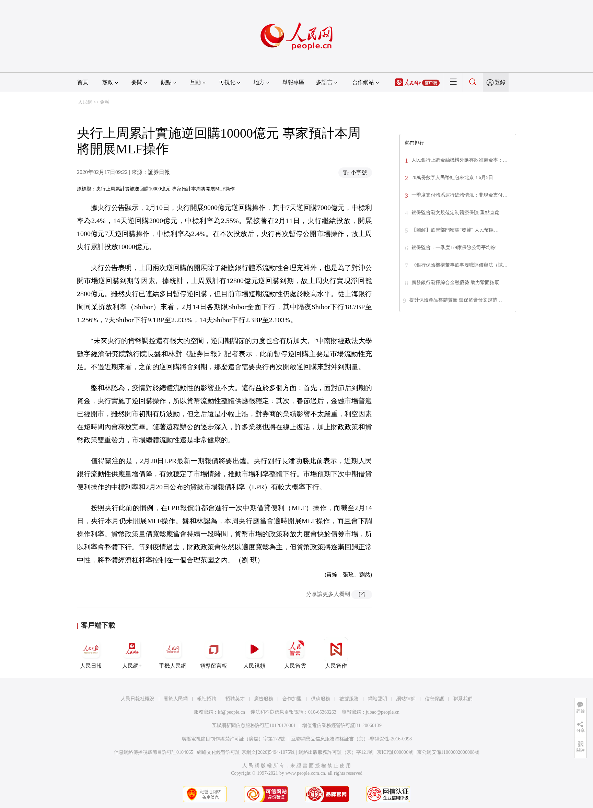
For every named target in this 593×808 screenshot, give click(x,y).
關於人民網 (176, 698)
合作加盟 (292, 698)
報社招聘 (206, 698)
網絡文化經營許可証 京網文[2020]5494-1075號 (246, 752)
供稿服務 (320, 698)
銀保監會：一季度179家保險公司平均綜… (455, 247)
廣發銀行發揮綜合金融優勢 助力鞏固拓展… (457, 282)
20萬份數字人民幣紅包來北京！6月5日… (454, 177)
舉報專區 (293, 82)
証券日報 (159, 172)
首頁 (82, 82)
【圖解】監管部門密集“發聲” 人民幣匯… (455, 230)
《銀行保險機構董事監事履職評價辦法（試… (459, 265)
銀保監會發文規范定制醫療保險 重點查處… (457, 212)
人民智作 (336, 666)
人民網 (85, 102)
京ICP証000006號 (395, 752)
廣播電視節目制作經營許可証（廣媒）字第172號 (233, 738)
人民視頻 (254, 666)
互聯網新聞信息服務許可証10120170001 (254, 725)
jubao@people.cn (382, 712)
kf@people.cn (231, 712)
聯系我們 (463, 698)
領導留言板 (213, 666)
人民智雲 (295, 666)
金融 (104, 102)
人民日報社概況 (137, 698)
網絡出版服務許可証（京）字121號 (336, 752)
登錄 (500, 82)
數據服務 (349, 698)
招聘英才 (235, 698)
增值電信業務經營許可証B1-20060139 (342, 725)
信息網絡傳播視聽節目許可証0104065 (153, 752)
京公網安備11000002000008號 (448, 752)
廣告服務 (263, 698)
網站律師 (406, 698)
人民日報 (91, 666)
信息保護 (434, 698)
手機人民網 (172, 666)
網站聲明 (377, 698)
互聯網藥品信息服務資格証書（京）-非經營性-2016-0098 (351, 738)
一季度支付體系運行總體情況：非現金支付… (459, 195)
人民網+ (132, 666)
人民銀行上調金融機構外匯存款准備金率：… (459, 160)
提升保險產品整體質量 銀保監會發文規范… (455, 300)
